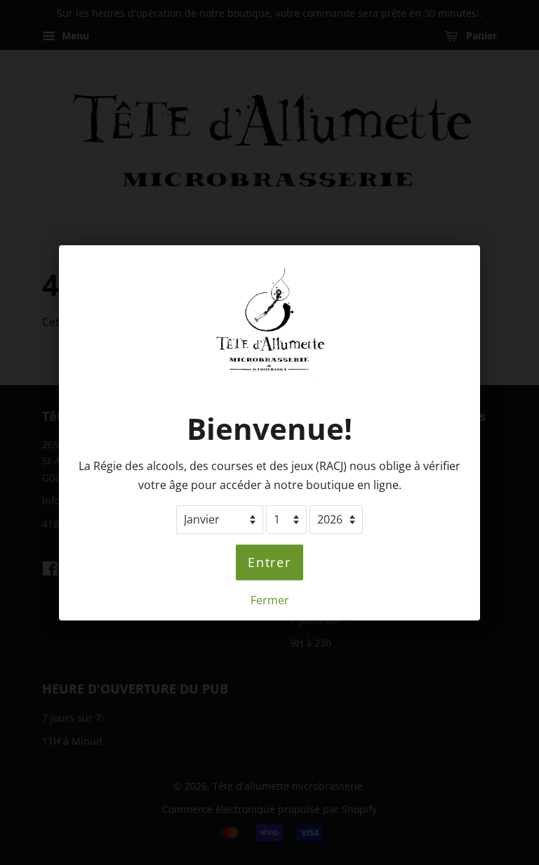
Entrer (269, 562)
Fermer (270, 599)
